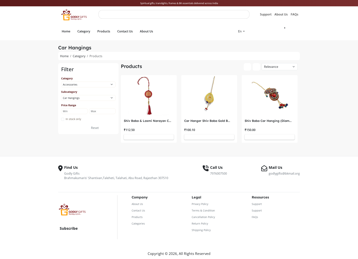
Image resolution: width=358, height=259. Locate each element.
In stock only (73, 119)
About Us (281, 14)
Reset (95, 128)
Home (64, 56)
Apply (80, 128)
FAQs (294, 14)
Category (79, 56)
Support (265, 14)
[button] (241, 31)
